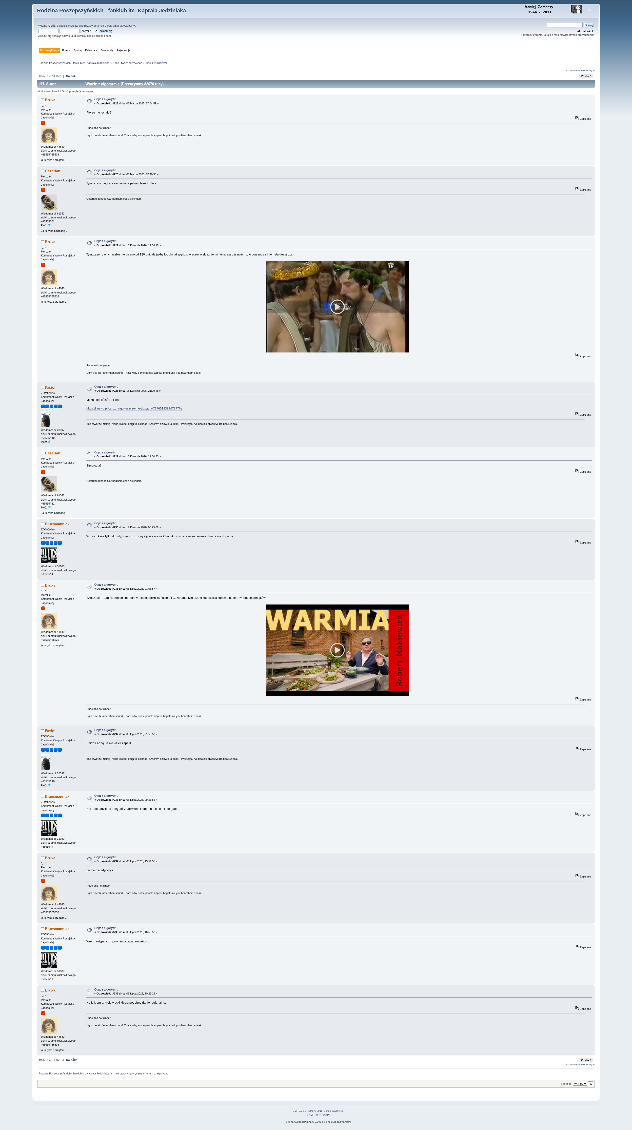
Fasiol (50, 387)
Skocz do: (566, 1083)
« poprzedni (573, 70)
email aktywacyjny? (124, 25)
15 (57, 76)
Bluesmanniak (57, 524)
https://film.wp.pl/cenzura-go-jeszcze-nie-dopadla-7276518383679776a (134, 408)
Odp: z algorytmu (106, 99)
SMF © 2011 (315, 1111)
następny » (587, 70)
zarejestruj (81, 25)
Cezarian (52, 171)
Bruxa (50, 100)
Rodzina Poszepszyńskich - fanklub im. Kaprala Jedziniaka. (112, 10)
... (50, 76)
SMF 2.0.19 (299, 1111)
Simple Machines (333, 1111)
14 (53, 76)
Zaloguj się (63, 25)
